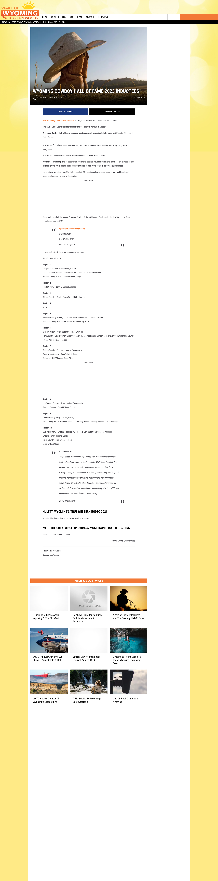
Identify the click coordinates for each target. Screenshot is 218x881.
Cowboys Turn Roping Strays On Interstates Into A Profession (88, 618)
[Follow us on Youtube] (177, 17)
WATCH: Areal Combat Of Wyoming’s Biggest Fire (46, 700)
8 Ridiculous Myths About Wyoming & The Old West (46, 616)
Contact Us (103, 17)
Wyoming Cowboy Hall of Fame (72, 228)
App (71, 17)
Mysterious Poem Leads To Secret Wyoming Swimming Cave (127, 660)
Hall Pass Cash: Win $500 (55, 22)
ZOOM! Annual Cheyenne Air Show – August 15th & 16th (47, 658)
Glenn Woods (42, 97)
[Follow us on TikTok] (171, 17)
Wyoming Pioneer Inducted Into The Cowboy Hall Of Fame (128, 616)
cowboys (57, 551)
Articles (56, 555)
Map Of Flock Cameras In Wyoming (125, 700)
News (79, 17)
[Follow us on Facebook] (164, 17)
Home (44, 17)
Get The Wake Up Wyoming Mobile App (27, 22)
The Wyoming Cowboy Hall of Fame (58, 120)
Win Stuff (90, 17)
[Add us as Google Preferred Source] (158, 17)
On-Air (53, 17)
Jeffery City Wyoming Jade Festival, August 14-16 (87, 658)
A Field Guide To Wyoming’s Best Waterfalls (87, 700)
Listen (63, 17)
